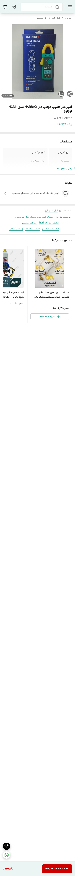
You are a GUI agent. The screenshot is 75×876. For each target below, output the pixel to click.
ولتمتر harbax (32, 228)
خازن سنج (53, 217)
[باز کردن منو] (69, 7)
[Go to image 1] (10, 95)
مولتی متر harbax (49, 223)
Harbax (62, 124)
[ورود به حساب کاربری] (15, 7)
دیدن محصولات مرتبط (57, 868)
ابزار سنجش (41, 18)
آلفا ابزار (68, 18)
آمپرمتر (42, 217)
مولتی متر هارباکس (25, 217)
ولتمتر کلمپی (16, 228)
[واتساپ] (6, 855)
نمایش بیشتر (68, 168)
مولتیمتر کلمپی (50, 228)
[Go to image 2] (7, 95)
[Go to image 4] (3, 95)
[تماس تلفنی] (6, 846)
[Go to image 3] (5, 95)
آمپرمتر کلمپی (29, 223)
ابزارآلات (56, 18)
